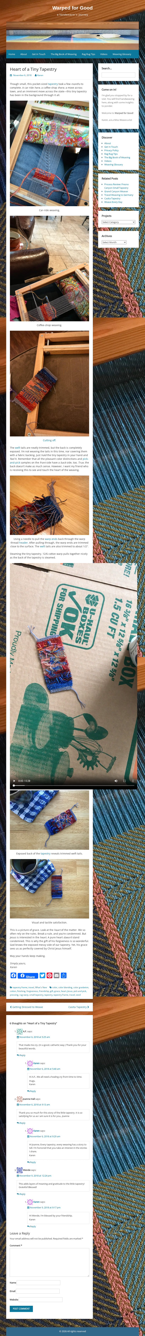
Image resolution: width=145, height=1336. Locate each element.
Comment (16, 1245)
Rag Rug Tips (88, 54)
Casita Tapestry (77, 1007)
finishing (21, 991)
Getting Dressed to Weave (27, 1007)
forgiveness (32, 991)
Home (11, 54)
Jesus (69, 991)
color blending (65, 987)
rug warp (23, 994)
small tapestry (36, 994)
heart (63, 991)
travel (31, 987)
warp (48, 539)
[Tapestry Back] (49, 820)
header (23, 542)
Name (13, 1282)
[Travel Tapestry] (49, 153)
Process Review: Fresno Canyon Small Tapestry (116, 186)
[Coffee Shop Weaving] (49, 268)
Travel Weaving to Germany (118, 194)
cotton (13, 991)
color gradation (80, 987)
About (23, 54)
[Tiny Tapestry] (49, 888)
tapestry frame (20, 987)
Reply (22, 1055)
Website (14, 1299)
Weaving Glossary (122, 54)
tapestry (53, 84)
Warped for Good (72, 8)
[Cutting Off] (49, 383)
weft (17, 447)
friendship (44, 991)
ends (54, 539)
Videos (103, 54)
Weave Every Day (113, 202)
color (54, 987)
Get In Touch (38, 54)
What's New (41, 987)
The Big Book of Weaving (64, 54)
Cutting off (49, 440)
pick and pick (80, 991)
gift (51, 991)
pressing (14, 994)
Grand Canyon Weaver (116, 191)
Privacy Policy (111, 150)
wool (78, 994)
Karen (40, 75)
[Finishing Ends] (49, 505)
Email (12, 1291)
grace (57, 991)
